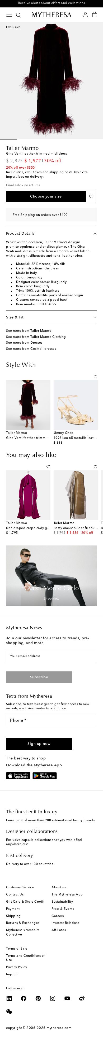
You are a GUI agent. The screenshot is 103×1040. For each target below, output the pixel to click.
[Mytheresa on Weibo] (82, 998)
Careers (58, 916)
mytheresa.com (59, 1028)
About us (59, 887)
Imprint (12, 974)
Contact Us (15, 894)
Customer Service (20, 887)
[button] (46, 196)
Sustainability (62, 901)
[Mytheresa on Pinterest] (38, 998)
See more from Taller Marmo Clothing (36, 337)
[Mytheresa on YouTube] (67, 998)
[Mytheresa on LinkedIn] (9, 998)
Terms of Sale (16, 948)
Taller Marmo (22, 148)
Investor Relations (65, 923)
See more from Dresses (24, 342)
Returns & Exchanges (22, 923)
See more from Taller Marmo (28, 331)
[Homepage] (51, 14)
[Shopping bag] (94, 14)
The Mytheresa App (67, 894)
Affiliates (59, 930)
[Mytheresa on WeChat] (9, 1011)
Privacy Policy (16, 967)
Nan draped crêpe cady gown (30, 528)
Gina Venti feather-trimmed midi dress (36, 438)
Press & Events (63, 909)
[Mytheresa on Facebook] (24, 998)
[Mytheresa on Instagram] (53, 998)
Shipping (13, 916)
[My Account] (85, 14)
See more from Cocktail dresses (31, 349)
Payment (13, 909)
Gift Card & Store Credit (25, 901)
